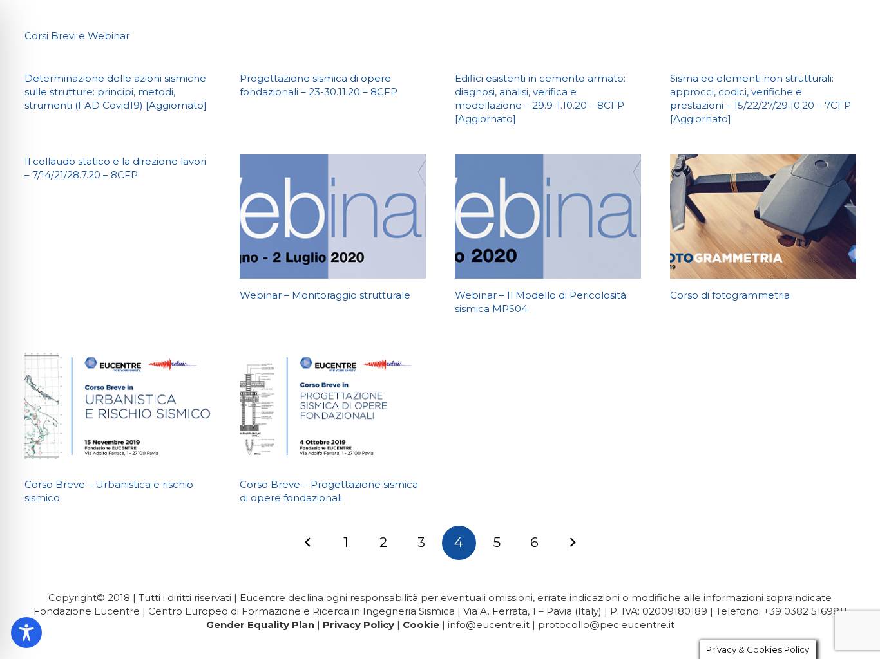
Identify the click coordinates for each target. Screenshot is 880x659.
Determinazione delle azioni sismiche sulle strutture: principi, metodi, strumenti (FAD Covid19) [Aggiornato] (115, 91)
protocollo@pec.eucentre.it (606, 624)
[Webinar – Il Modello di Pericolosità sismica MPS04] (548, 216)
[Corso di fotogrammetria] (763, 216)
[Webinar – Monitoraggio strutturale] (333, 216)
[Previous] (308, 543)
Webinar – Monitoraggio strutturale (325, 295)
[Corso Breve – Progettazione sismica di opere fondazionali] (333, 406)
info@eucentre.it (489, 624)
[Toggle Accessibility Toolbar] (26, 632)
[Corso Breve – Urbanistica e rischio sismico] (117, 406)
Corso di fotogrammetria (730, 295)
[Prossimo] (572, 543)
